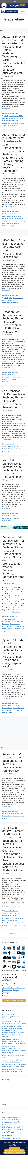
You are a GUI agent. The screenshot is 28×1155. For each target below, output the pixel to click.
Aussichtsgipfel (13, 116)
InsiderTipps (6, 1127)
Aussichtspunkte (7, 216)
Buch (6, 374)
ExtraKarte (11, 374)
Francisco (19, 446)
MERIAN (14, 379)
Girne (17, 705)
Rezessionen (14, 302)
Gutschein (5, 1125)
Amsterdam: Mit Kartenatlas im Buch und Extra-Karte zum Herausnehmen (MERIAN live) (12, 762)
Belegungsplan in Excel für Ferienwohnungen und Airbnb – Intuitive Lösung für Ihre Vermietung (13, 1041)
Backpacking (15, 1117)
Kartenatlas (16, 377)
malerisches (20, 923)
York (9, 520)
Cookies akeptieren (14, 1148)
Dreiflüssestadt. (18, 621)
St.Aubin (14, 925)
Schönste (9, 628)
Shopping (5, 226)
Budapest (11, 619)
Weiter (13, 933)
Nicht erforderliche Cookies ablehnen (14, 1150)
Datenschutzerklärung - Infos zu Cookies (14, 1152)
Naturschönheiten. (13, 120)
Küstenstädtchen (7, 923)
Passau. (22, 626)
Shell (9, 925)
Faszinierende (6, 915)
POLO (10, 1129)
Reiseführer (5, 123)
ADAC (6, 116)
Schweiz (5, 125)
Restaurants (14, 123)
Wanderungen (12, 125)
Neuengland (10, 300)
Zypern (10, 712)
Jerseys (20, 918)
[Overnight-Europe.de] (9, 11)
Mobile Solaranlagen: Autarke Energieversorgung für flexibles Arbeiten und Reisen (12, 1028)
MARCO (20, 1127)
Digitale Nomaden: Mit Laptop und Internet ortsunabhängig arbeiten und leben (13, 1035)
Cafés (15, 216)
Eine (11, 1122)
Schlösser (21, 123)
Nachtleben (20, 221)
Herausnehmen (11, 118)
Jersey (15, 918)
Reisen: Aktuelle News (11, 113)
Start (23, 628)
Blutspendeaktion (6, 1119)
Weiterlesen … (6, 108)
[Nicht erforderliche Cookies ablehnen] (26, 1148)
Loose (15, 1127)
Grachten (5, 218)
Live (10, 379)
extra (4, 118)
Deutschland (19, 1119)
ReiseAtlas (20, 1129)
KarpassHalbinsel (18, 708)
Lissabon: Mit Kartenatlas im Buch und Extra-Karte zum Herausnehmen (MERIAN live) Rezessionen (12, 321)
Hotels (19, 118)
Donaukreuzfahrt (7, 621)
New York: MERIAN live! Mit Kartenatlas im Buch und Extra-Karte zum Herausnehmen (12, 468)
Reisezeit (10, 1135)
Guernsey (15, 915)
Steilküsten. (21, 925)
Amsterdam (12, 214)
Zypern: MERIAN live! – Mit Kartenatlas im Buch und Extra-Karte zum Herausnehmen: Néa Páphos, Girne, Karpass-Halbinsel (12, 653)
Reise (4, 628)
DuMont (4, 1122)
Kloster (4, 120)
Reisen (5, 1135)
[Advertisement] (6, 53)
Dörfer (21, 116)
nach (3, 1129)
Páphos (4, 712)
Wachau (4, 631)
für (18, 1122)
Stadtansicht (17, 628)
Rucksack (18, 1138)
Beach (6, 913)
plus (21, 120)
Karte (23, 118)
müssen (13, 221)
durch (8, 1122)
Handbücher (12, 1124)
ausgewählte (9, 1117)
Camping (14, 1119)
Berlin (20, 1117)
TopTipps (12, 226)
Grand (11, 218)
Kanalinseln (5, 920)
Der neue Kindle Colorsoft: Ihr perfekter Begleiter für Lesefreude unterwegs (13, 1017)
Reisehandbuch (17, 1132)
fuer (16, 1122)
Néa (21, 710)
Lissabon (5, 379)
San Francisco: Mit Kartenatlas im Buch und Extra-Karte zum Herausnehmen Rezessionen (14, 399)
